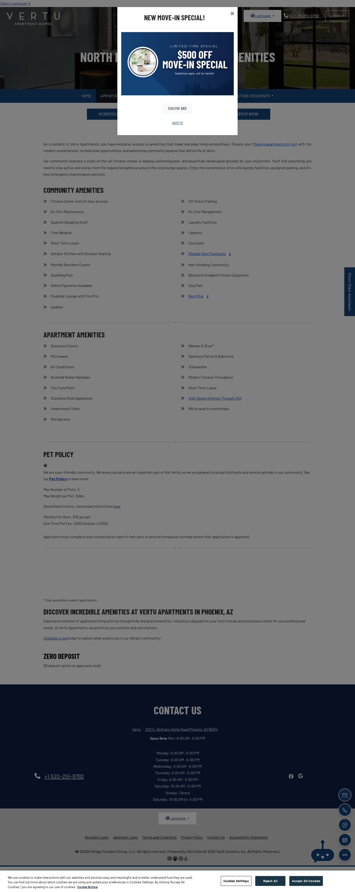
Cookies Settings (236, 881)
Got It (177, 123)
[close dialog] (232, 14)
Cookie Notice (87, 887)
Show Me (177, 108)
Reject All (270, 881)
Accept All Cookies (306, 881)
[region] (177, 881)
